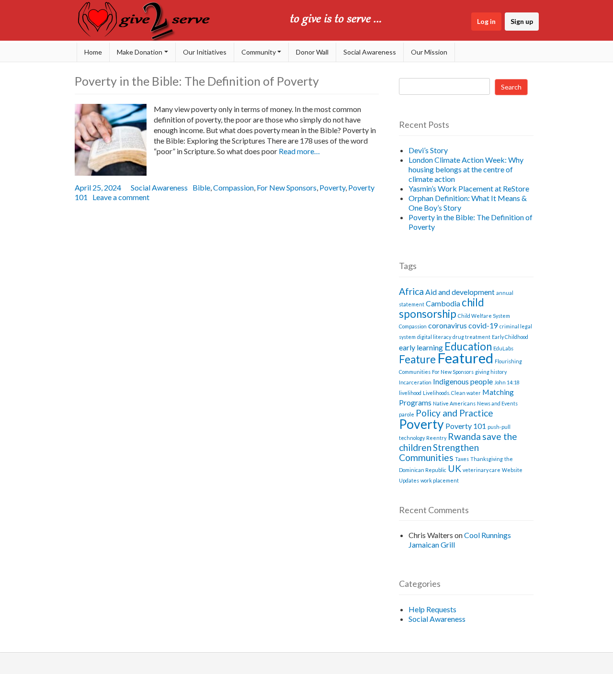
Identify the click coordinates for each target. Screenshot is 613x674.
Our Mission (429, 52)
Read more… (298, 151)
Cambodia (443, 303)
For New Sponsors (287, 187)
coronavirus (447, 325)
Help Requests (432, 609)
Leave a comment (120, 197)
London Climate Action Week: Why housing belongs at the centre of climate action (466, 169)
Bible (201, 187)
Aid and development (460, 291)
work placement (439, 480)
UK (454, 468)
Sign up (522, 21)
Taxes (462, 459)
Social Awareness (369, 52)
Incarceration (415, 382)
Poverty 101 (465, 425)
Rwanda (464, 436)
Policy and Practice (454, 412)
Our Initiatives (205, 52)
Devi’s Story (428, 150)
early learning (421, 347)
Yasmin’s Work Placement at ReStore (469, 188)
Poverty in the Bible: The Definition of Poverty (197, 81)
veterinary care (481, 470)
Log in (486, 21)
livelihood (410, 393)
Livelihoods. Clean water (452, 393)
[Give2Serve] (146, 37)
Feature (417, 359)
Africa (411, 291)
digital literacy (434, 337)
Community (258, 52)
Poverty (332, 187)
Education (468, 346)
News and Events (497, 403)
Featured (465, 357)
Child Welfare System (484, 316)
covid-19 (483, 325)
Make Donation (139, 52)
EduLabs (503, 348)
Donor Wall (312, 52)
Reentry (436, 438)
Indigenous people (463, 381)
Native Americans (454, 403)
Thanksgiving (486, 459)
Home (93, 52)
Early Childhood (510, 337)
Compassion (233, 187)
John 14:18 (507, 382)
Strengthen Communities (439, 452)
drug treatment (471, 337)
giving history (491, 372)
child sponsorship (441, 308)
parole (406, 414)
